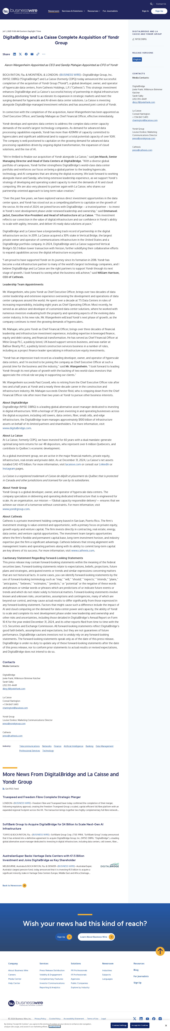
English (137, 59)
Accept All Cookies (140, 1025)
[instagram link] (160, 1018)
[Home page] (20, 11)
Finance (57, 746)
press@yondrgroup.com (14, 723)
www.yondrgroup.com (16, 509)
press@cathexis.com (12, 735)
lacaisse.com (73, 464)
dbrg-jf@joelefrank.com (14, 688)
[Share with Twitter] (20, 54)
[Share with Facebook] (26, 54)
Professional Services (29, 750)
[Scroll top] (160, 951)
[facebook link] (153, 1018)
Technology (48, 750)
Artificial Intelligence (73, 746)
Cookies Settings (119, 1025)
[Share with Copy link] (38, 54)
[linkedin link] (141, 1018)
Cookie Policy (54, 1026)
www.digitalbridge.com (17, 428)
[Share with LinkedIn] (14, 54)
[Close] (166, 1025)
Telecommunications (29, 746)
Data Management (104, 746)
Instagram (9, 468)
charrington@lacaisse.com (15, 707)
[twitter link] (134, 1018)
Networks (47, 746)
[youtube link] (147, 1019)
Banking (89, 746)
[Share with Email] (32, 54)
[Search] (151, 4)
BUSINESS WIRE (70, 74)
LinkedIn (104, 464)
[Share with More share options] (44, 54)
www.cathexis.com (82, 550)
